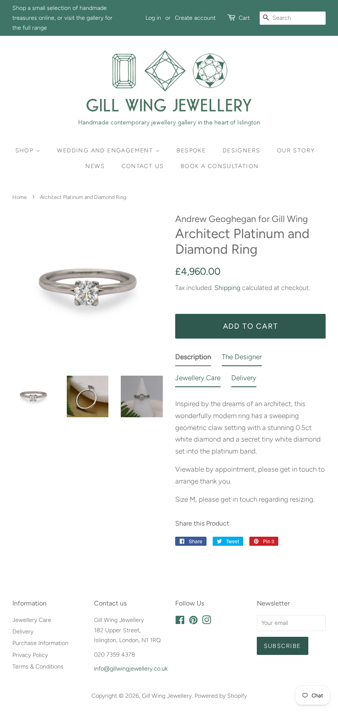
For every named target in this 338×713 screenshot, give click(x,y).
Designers (242, 150)
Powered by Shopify (221, 695)
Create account (195, 17)
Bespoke (191, 150)
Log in (153, 17)
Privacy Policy (30, 655)
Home (19, 197)
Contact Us (143, 166)
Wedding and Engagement (106, 150)
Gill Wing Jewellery (167, 695)
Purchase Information (40, 643)
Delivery (22, 631)
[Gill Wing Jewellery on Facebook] (180, 621)
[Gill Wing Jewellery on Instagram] (206, 621)
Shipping (227, 288)
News (95, 166)
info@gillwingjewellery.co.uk (131, 668)
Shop (25, 150)
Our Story (296, 150)
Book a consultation (220, 166)
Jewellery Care (31, 620)
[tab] (193, 358)
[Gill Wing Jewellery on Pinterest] (193, 621)
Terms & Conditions (37, 666)
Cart (244, 17)
